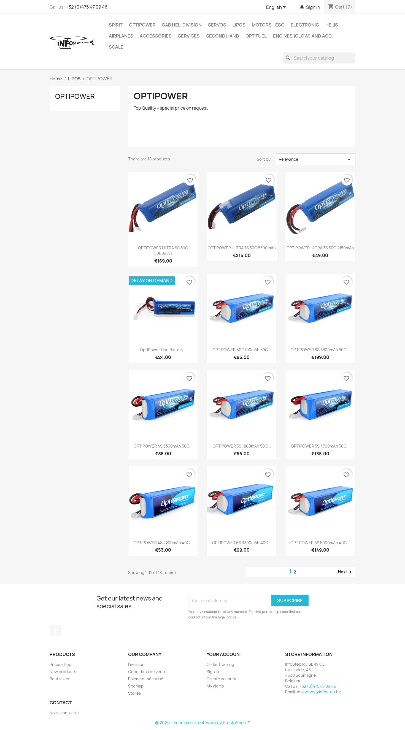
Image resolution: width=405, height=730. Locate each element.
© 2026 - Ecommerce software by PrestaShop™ (202, 723)
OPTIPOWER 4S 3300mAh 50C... (163, 446)
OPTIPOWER (142, 25)
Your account (224, 654)
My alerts (215, 686)
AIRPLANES (121, 36)
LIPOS (239, 25)
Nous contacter (64, 712)
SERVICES (189, 36)
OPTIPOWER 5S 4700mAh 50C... (320, 446)
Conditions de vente (147, 671)
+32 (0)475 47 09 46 (86, 7)
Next (346, 572)
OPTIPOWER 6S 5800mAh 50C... (320, 349)
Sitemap (136, 686)
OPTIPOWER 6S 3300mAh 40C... (241, 542)
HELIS (331, 25)
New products (63, 671)
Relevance (315, 159)
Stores (134, 693)
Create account (222, 678)
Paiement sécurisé (145, 678)
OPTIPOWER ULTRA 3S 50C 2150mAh (320, 247)
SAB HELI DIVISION (182, 25)
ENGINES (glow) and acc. (303, 36)
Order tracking (220, 664)
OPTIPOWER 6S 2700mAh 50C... (241, 349)
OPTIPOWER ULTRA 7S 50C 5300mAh (242, 247)
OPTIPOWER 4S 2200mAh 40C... (163, 542)
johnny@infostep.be (321, 691)
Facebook (55, 630)
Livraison (136, 664)
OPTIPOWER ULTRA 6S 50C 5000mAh (163, 250)
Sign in (213, 671)
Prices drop (60, 664)
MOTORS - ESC (268, 25)
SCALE (116, 47)
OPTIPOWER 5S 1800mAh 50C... (242, 446)
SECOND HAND (222, 36)
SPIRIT (116, 25)
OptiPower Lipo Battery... (163, 349)
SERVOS (217, 25)
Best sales (59, 678)
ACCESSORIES (156, 36)
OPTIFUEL (256, 36)
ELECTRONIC (305, 25)
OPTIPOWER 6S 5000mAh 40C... (320, 542)
